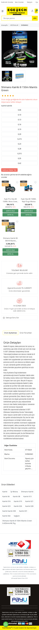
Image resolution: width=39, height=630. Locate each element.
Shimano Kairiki (27, 491)
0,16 (19, 124)
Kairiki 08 (16, 496)
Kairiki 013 (27, 496)
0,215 (19, 139)
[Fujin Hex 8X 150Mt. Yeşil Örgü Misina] (29, 188)
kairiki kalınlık (6, 106)
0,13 (19, 119)
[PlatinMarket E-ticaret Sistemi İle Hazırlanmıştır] (12, 623)
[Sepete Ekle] (10, 211)
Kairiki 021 (29, 501)
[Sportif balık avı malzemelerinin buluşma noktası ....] (17, 11)
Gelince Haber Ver (9, 170)
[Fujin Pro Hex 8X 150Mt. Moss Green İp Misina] (10, 188)
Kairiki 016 (6, 501)
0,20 (19, 134)
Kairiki (4, 491)
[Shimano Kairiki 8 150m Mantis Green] (19, 49)
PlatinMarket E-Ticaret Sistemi (13, 628)
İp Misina (14, 491)
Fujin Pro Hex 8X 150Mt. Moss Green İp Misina (10, 200)
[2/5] (3, 95)
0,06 (19, 110)
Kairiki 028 (29, 506)
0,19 (19, 129)
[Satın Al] (10, 214)
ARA (34, 18)
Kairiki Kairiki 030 (9, 511)
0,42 (19, 163)
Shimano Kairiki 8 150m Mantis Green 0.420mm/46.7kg (17, 522)
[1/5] (2, 95)
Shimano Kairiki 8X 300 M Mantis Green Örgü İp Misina (10, 239)
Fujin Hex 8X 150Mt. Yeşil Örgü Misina (28, 200)
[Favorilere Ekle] (17, 182)
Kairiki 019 (18, 501)
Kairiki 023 (6, 506)
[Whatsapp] (5, 624)
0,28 (19, 149)
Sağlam (17, 516)
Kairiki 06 (6, 496)
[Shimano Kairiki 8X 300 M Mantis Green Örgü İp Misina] (10, 227)
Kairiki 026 (18, 506)
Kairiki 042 (6, 516)
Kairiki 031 (23, 511)
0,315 (19, 153)
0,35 (19, 158)
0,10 (19, 115)
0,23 (19, 144)
